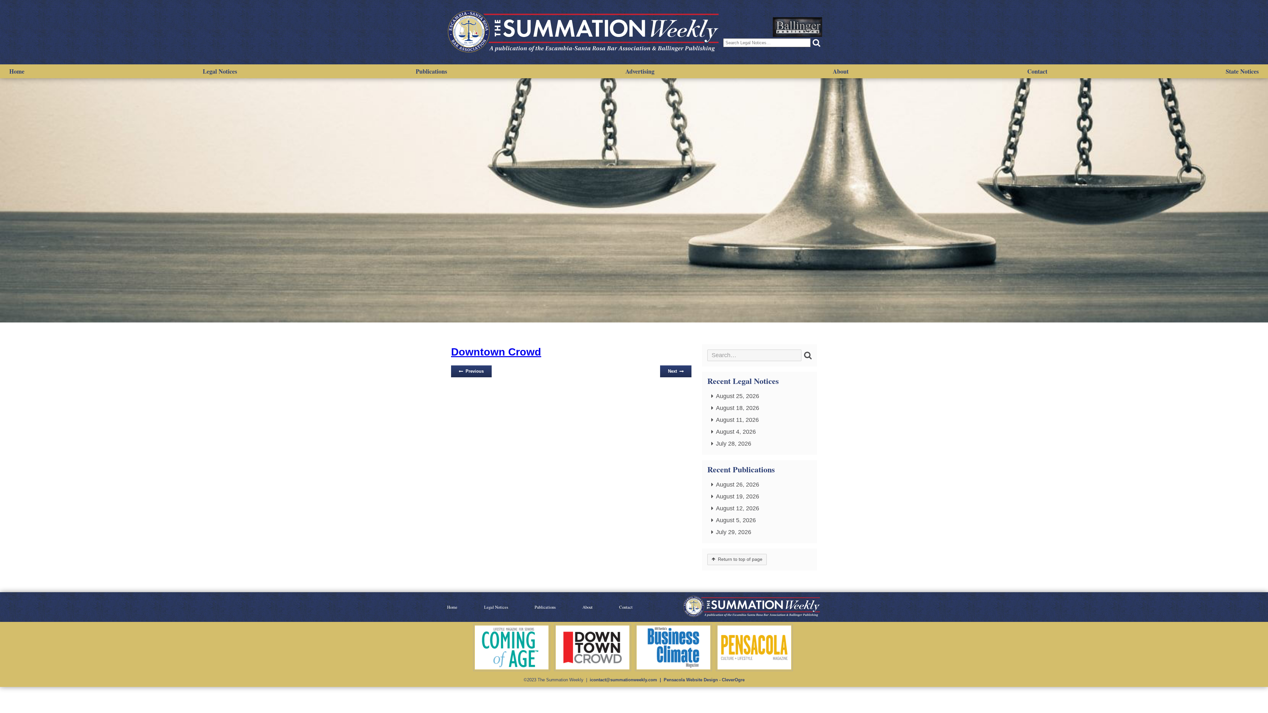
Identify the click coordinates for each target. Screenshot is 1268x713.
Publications (431, 71)
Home (16, 71)
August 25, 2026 (737, 396)
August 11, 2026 (737, 420)
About (841, 71)
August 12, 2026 (737, 508)
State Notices (1242, 71)
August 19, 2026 (737, 496)
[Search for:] (754, 355)
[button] (816, 42)
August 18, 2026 (737, 408)
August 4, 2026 (736, 431)
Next (672, 371)
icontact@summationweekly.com (623, 679)
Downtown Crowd (496, 352)
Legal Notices (220, 71)
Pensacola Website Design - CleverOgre (704, 679)
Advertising (639, 71)
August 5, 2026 (736, 520)
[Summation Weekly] (584, 32)
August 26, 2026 (737, 484)
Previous (475, 371)
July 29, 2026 (733, 532)
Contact (1037, 71)
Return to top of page (740, 559)
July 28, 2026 (733, 443)
